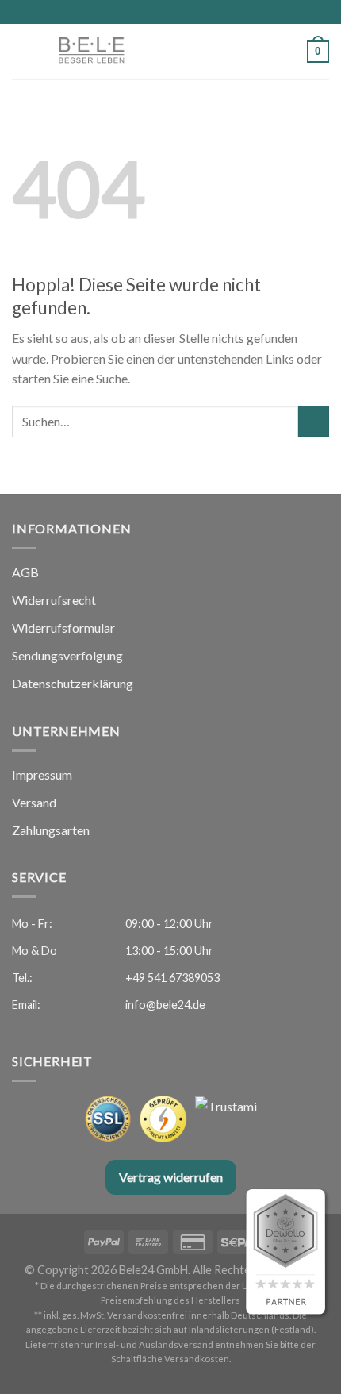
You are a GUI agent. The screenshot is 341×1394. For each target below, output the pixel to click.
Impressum (42, 774)
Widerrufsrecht (54, 599)
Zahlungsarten (51, 830)
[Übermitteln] (313, 421)
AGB (25, 572)
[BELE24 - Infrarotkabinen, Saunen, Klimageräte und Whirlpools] (130, 51)
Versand (34, 802)
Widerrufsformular (63, 627)
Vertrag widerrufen (171, 1176)
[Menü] (21, 51)
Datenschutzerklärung (72, 683)
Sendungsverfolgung (67, 655)
